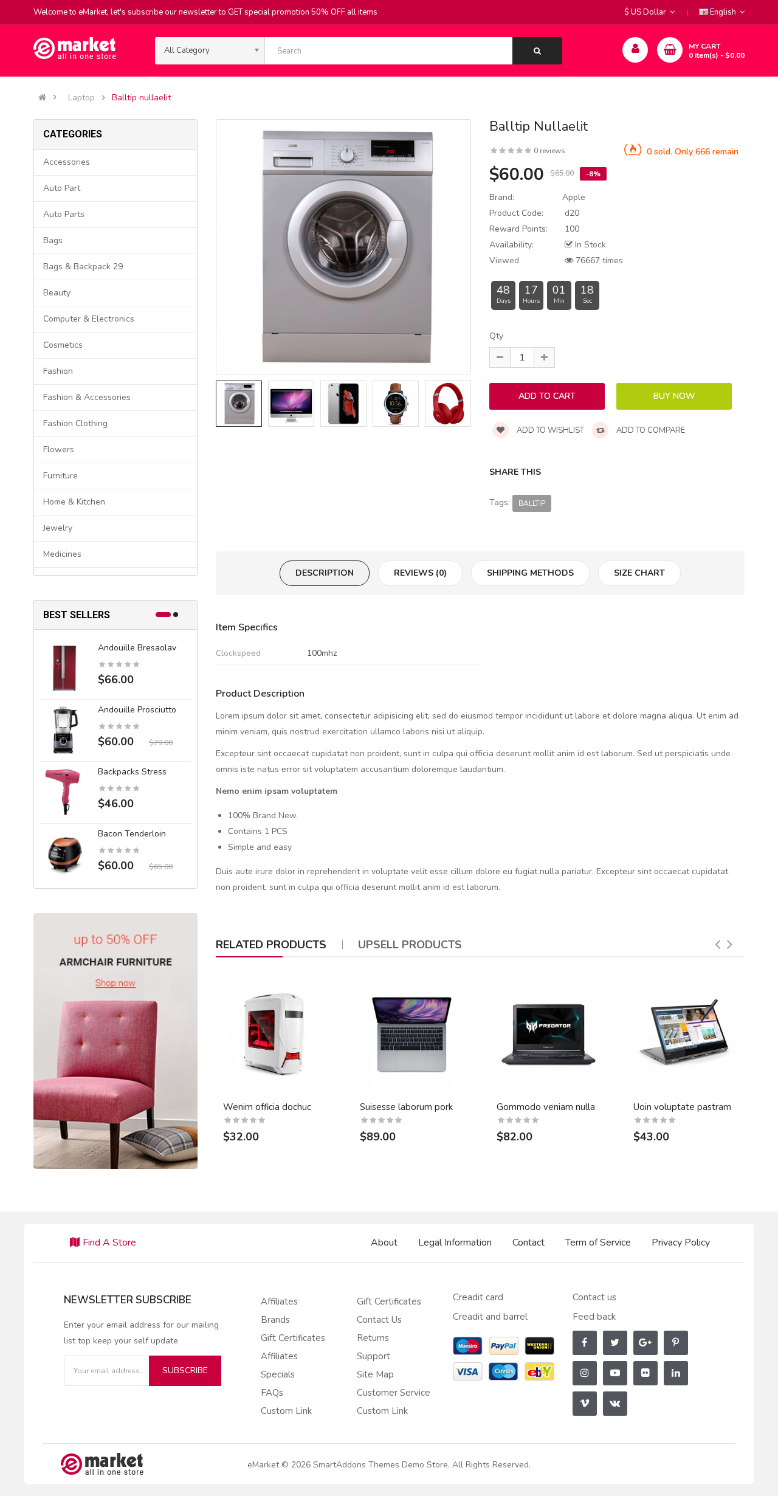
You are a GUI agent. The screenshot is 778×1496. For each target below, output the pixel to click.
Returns (373, 1338)
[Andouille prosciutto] (64, 730)
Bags (53, 240)
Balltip (531, 503)
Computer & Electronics (88, 319)
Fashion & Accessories (87, 397)
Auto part (61, 188)
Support (373, 1356)
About (384, 1242)
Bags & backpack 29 (83, 266)
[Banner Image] (115, 1040)
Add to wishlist (549, 430)
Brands (275, 1320)
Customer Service (393, 1393)
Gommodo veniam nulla (546, 1107)
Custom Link (286, 1411)
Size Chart (639, 573)
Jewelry (57, 528)
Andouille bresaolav (137, 647)
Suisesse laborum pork (406, 1107)
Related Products (271, 944)
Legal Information (455, 1242)
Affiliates (279, 1301)
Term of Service (598, 1242)
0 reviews (549, 151)
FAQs (272, 1393)
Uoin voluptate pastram (682, 1107)
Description (324, 573)
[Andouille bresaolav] (64, 668)
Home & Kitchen (74, 502)
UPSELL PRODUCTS (410, 944)
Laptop (81, 98)
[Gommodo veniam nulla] (548, 1034)
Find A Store (109, 1242)
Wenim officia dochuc (267, 1107)
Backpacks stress (132, 771)
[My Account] (635, 49)
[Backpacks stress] (64, 792)
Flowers (58, 449)
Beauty (57, 292)
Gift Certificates (293, 1338)
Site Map (375, 1374)
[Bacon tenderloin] (64, 854)
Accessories (66, 162)
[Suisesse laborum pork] (412, 1034)
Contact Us (379, 1320)
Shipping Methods (530, 573)
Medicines (62, 554)
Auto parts (63, 214)
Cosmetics (63, 345)
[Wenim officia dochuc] (275, 1034)
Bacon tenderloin (132, 833)
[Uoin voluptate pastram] (685, 1034)
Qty (496, 336)
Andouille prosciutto (137, 709)
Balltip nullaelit (141, 98)
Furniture (60, 475)
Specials (278, 1374)
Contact (528, 1242)
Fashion (58, 371)
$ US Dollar (647, 12)
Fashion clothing (75, 423)
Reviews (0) (420, 573)
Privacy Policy (681, 1242)
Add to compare (649, 430)
